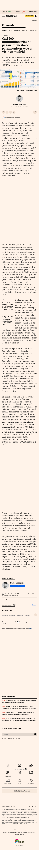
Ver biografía (15, 586)
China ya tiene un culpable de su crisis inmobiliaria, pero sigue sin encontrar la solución (19, 707)
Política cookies (18, 830)
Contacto (4, 830)
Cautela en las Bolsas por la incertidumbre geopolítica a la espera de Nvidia (19, 701)
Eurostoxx (11, 738)
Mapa (24, 832)
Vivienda (4, 30)
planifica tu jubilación (8, 775)
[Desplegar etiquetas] (35, 614)
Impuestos (17, 30)
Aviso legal (10, 830)
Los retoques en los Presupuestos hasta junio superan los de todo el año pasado (18, 713)
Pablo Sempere (19, 104)
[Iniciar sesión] (35, 16)
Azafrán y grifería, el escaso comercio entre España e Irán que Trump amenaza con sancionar (19, 719)
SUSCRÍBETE (29, 16)
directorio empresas (31, 775)
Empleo (11, 30)
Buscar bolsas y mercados (11, 728)
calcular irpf (7, 768)
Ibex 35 (5, 11)
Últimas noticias (33, 30)
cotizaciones (7, 783)
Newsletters (32, 832)
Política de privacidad (9, 832)
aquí (30, 628)
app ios (19, 783)
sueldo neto (31, 768)
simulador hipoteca (19, 768)
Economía (8, 25)
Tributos (27, 615)
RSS (27, 832)
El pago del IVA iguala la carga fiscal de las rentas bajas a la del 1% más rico (7, 320)
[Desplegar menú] (3, 16)
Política (24, 30)
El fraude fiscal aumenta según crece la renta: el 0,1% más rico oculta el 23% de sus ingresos (8, 307)
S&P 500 (17, 11)
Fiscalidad (5, 36)
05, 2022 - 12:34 (21, 107)
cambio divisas (19, 775)
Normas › (34, 605)
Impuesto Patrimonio (8, 615)
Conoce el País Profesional (19, 791)
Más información (6, 624)
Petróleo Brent (33, 11)
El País (34, 20)
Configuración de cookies (29, 830)
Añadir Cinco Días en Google (12, 117)
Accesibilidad (18, 832)
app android (31, 783)
